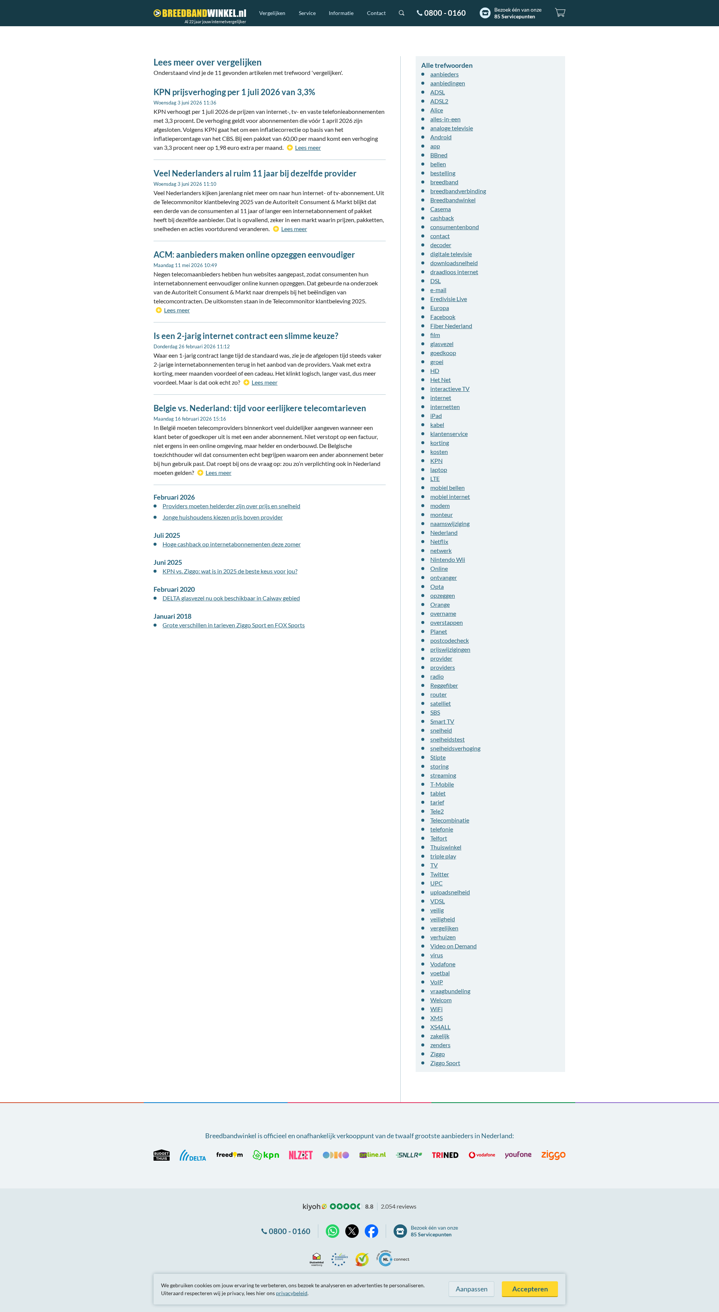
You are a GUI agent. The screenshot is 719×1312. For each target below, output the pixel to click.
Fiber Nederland (451, 325)
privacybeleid (291, 1293)
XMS (436, 1017)
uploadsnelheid (450, 892)
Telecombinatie (449, 820)
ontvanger (443, 577)
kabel (437, 424)
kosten (439, 451)
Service (307, 13)
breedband (444, 181)
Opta (437, 586)
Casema (440, 208)
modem (440, 505)
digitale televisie (451, 253)
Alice (436, 109)
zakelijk (439, 1035)
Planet (438, 631)
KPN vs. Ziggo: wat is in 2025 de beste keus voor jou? (230, 571)
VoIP (436, 981)
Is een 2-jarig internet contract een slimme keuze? (246, 336)
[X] (352, 1231)
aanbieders (444, 74)
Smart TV (442, 721)
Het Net (440, 379)
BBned (439, 154)
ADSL (437, 92)
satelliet (440, 703)
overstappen (446, 622)
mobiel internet (450, 496)
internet (440, 397)
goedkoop (443, 352)
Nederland (444, 532)
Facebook (442, 316)
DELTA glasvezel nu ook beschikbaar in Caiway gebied (231, 598)
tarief (437, 802)
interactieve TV (450, 388)
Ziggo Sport (445, 1062)
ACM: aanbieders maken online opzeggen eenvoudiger (254, 254)
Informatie (341, 13)
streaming (443, 775)
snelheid (441, 730)
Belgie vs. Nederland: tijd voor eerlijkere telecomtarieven (260, 408)
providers (442, 667)
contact (440, 235)
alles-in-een (445, 118)
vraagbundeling (450, 990)
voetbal (440, 972)
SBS (435, 712)
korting (439, 442)
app (435, 145)
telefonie (441, 829)
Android (441, 136)
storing (439, 766)
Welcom (441, 999)
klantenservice (449, 433)
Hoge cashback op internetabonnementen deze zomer (232, 544)
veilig (437, 909)
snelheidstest (447, 739)
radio (437, 676)
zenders (440, 1044)
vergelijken (444, 927)
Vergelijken (272, 13)
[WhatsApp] (332, 1231)
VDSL (437, 901)
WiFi (436, 1008)
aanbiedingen (447, 83)
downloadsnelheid (454, 262)
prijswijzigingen (450, 649)
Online (439, 568)
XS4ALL (440, 1026)
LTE (435, 478)
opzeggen (442, 595)
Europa (439, 307)
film (435, 334)
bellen (438, 163)
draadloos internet (454, 271)
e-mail (438, 289)
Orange (440, 604)
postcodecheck (449, 640)
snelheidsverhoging (455, 748)
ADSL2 (439, 100)
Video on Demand (453, 945)
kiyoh (315, 1207)
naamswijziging (450, 523)
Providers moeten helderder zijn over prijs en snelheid (231, 505)
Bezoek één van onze (517, 12)
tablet (438, 793)
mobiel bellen (447, 487)
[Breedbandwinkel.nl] (200, 13)
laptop (438, 469)
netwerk (441, 550)
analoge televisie (451, 127)
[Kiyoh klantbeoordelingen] (362, 1258)
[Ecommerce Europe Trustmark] (339, 1258)
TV (434, 865)
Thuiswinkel (445, 847)
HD (434, 370)
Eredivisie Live (448, 298)
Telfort (438, 838)
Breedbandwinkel (453, 199)
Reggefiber (444, 685)
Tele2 (437, 811)
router (438, 694)
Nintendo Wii (447, 559)
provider (441, 658)
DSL (435, 280)
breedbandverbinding (458, 190)
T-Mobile (442, 784)
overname (443, 613)
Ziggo (437, 1053)
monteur (441, 514)
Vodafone (442, 963)
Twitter (439, 874)
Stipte (438, 757)
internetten (445, 406)
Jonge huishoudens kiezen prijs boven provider (223, 517)
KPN (436, 460)
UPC (436, 883)
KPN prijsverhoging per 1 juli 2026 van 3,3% (234, 92)
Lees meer (308, 147)
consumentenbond (454, 226)
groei (436, 361)
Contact (376, 13)
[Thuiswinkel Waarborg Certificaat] (317, 1258)
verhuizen (443, 936)
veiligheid (442, 918)
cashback (442, 217)
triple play (443, 856)
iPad (436, 415)
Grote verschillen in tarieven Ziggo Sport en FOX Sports (234, 624)
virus (436, 954)
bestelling (442, 172)
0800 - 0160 (445, 12)
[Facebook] (371, 1231)
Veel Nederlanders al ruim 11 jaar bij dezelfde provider (255, 173)
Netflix (439, 541)
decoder (440, 244)
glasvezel (441, 343)
